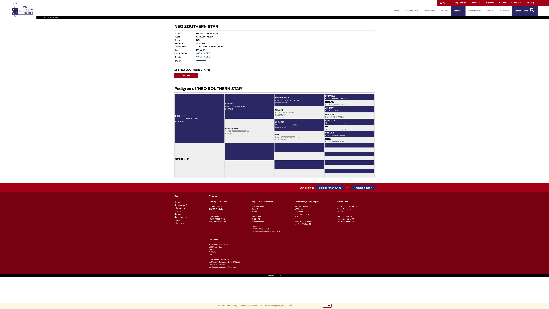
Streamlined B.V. (274, 276)
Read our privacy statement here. (280, 306)
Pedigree (186, 75)
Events (444, 11)
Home (396, 11)
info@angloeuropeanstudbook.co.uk (266, 231)
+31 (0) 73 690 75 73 (217, 219)
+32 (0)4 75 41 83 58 (303, 224)
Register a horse (363, 188)
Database (458, 11)
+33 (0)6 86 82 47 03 (345, 219)
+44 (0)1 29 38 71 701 (260, 229)
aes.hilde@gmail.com (345, 222)
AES (45, 17)
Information (429, 11)
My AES (445, 3)
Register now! (411, 11)
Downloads (476, 3)
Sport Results (475, 11)
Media (490, 11)
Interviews (504, 11)
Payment (490, 3)
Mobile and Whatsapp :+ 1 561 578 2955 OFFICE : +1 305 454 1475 (224, 263)
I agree (327, 306)
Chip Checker (460, 3)
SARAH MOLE (203, 53)
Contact (502, 3)
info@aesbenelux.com (217, 222)
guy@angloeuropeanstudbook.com (222, 267)
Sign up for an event (330, 188)
